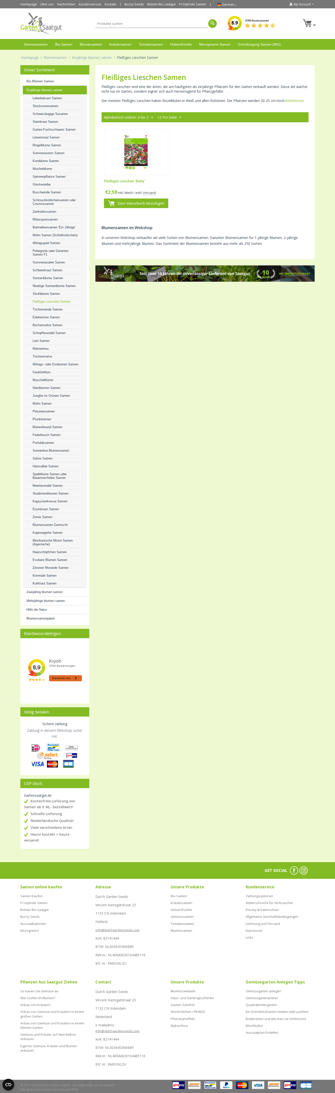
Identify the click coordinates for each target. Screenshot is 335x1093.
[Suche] (212, 23)
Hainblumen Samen (46, 388)
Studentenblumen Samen (50, 493)
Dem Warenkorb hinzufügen (140, 203)
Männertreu (41, 348)
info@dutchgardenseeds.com (117, 930)
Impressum (254, 930)
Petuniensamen (44, 411)
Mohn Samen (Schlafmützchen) (55, 235)
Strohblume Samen (46, 294)
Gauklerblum (42, 372)
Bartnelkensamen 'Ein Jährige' (54, 227)
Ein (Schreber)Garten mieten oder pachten (277, 1011)
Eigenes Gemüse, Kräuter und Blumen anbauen (48, 1048)
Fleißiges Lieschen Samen (51, 301)
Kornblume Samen (46, 161)
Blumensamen (91, 44)
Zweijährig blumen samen (44, 592)
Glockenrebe (42, 184)
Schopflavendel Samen (49, 333)
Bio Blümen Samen (40, 81)
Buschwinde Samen (47, 192)
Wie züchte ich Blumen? (37, 998)
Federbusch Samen (46, 435)
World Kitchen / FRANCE (188, 1011)
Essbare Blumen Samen (50, 560)
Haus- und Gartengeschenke (192, 998)
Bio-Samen (63, 44)
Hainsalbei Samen (45, 466)
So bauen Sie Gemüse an (39, 991)
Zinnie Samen (42, 517)
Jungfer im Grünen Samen (51, 395)
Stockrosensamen (45, 106)
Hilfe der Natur (36, 609)
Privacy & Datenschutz (262, 909)
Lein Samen (41, 341)
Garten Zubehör (183, 1005)
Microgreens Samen (215, 44)
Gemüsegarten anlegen (263, 991)
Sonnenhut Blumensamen (51, 450)
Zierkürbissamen (44, 211)
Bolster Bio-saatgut (161, 4)
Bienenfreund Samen (47, 427)
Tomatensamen (151, 44)
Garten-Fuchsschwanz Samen (54, 129)
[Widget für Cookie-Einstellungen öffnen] (8, 1085)
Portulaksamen (43, 443)
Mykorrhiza (179, 1025)
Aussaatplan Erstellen (262, 1032)
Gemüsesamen (36, 44)
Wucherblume (42, 169)
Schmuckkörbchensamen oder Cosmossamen (54, 202)
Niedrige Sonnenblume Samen (54, 286)
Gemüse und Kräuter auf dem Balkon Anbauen (48, 1036)
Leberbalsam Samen (47, 98)
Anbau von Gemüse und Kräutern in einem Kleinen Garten (52, 1025)
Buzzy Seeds (134, 4)
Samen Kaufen (31, 896)
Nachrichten (66, 4)
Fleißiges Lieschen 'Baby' (124, 181)
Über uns (47, 4)
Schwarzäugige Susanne (50, 114)
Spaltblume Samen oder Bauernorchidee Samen (50, 476)
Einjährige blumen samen (92, 57)
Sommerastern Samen (48, 153)
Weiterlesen (294, 100)
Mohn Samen (42, 403)
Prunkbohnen (42, 419)
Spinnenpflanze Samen (49, 176)
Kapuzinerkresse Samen (50, 501)
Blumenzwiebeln (183, 991)
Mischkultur (254, 1025)
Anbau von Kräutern (35, 1005)
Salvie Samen (42, 458)
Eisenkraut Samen (46, 509)
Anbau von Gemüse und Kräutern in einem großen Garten (52, 1013)
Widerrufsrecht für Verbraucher (269, 903)
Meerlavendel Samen (48, 485)
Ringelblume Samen (47, 145)
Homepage (28, 4)
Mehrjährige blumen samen (45, 601)
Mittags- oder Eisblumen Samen (55, 364)
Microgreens (29, 930)
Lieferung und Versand (263, 923)
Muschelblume (43, 380)
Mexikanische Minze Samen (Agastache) (53, 542)
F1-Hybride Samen (192, 4)
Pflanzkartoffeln (183, 1019)
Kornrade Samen (44, 575)
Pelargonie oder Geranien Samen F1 (50, 252)
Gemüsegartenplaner (262, 998)
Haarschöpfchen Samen (50, 552)
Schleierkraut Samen (47, 270)
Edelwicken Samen (46, 317)
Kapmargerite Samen (48, 532)
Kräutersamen (120, 44)
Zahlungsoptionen (259, 896)
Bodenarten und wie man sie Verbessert (276, 1019)
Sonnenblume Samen (48, 278)
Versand (149, 192)
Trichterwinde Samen (48, 309)
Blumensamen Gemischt (50, 525)
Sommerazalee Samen (49, 262)
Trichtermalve (42, 356)
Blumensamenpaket (40, 618)
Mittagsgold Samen (46, 243)
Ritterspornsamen (45, 219)
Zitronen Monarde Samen (50, 568)
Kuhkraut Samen (44, 583)
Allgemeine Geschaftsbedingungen (272, 916)
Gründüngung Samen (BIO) (259, 44)
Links (249, 937)
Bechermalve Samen (47, 325)
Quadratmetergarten (261, 1005)
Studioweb (108, 1085)
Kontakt (110, 4)
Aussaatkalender (33, 923)
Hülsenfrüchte (181, 44)
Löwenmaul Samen (46, 137)
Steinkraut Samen (45, 122)
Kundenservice (90, 4)
